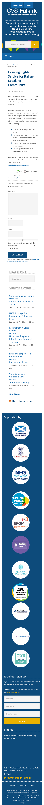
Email (10, 229)
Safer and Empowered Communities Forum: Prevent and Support (20, 358)
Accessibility (17, 5)
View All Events (14, 394)
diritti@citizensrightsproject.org (18, 165)
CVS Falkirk (22, 12)
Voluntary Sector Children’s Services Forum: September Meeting (20, 378)
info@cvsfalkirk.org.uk (18, 778)
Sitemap (12, 785)
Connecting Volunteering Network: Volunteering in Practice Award (21, 300)
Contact (29, 5)
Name (10, 219)
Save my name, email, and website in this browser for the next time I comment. (21, 245)
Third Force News (22, 401)
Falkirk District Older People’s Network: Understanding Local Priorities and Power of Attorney (21, 334)
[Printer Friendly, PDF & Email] (26, 171)
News (18, 176)
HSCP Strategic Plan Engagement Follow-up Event (20, 316)
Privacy (32, 785)
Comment (12, 191)
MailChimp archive (13, 692)
